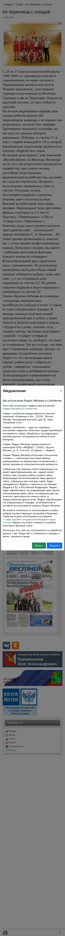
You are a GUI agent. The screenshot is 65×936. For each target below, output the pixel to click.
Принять (39, 545)
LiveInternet (30, 408)
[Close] (61, 391)
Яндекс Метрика (12, 408)
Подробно (54, 545)
